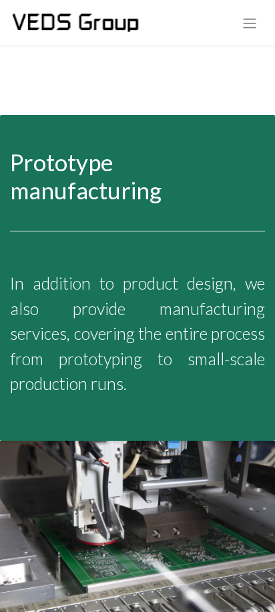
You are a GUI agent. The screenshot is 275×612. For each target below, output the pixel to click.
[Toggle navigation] (249, 23)
